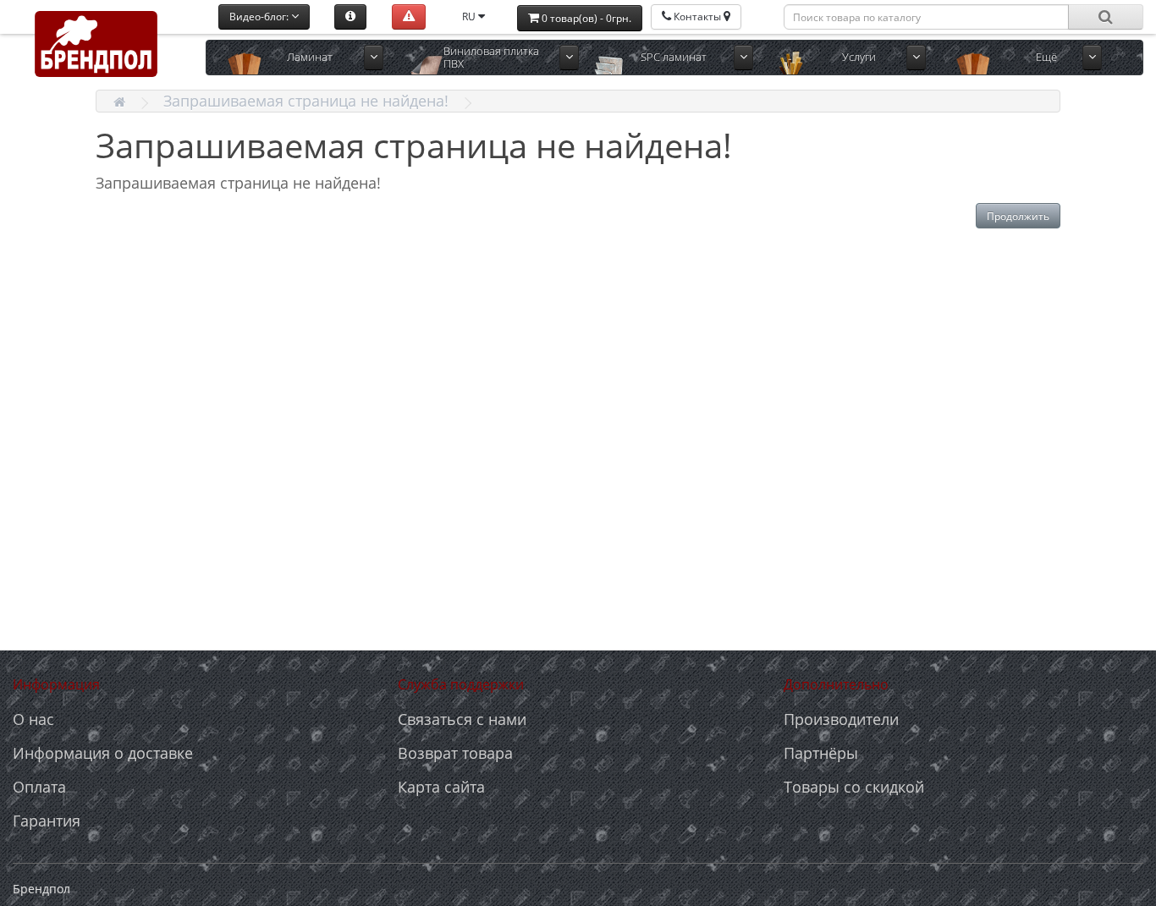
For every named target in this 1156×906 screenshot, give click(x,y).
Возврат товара (455, 753)
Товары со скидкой (854, 787)
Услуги (859, 56)
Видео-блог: (260, 16)
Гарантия (46, 820)
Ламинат (310, 56)
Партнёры (821, 753)
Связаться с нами (462, 719)
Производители (841, 719)
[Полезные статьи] (350, 17)
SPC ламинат (674, 56)
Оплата (39, 787)
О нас (33, 719)
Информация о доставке (103, 753)
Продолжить (1018, 216)
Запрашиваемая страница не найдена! (306, 101)
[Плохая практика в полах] (409, 17)
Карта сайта (441, 787)
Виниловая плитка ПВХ (491, 57)
